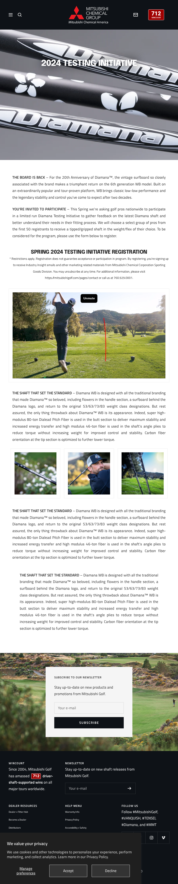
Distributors (15, 827)
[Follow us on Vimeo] (163, 838)
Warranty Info (72, 812)
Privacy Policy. (98, 857)
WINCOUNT (156, 17)
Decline (111, 871)
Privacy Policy (72, 819)
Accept (68, 871)
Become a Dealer (17, 819)
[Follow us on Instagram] (151, 838)
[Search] (20, 15)
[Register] (129, 788)
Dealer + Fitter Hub (18, 812)
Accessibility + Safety (75, 827)
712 (156, 13)
